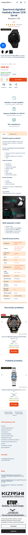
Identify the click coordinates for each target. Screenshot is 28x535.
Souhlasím (13, 531)
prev (2, 322)
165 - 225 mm (17, 272)
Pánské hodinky (19, 412)
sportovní (16, 257)
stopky (22, 247)
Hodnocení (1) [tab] (13, 134)
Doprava (3, 443)
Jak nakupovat (4, 432)
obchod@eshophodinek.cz (7, 459)
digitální (16, 253)
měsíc (15, 250)
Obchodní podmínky (6, 434)
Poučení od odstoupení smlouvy (9, 441)
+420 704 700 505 (5, 460)
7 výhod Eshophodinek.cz (7, 428)
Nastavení (13, 526)
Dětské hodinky (19, 414)
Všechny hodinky (8, 412)
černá (15, 260)
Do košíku (19, 79)
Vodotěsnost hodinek (6, 445)
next (26, 322)
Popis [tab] (4, 134)
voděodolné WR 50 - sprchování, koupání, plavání (19, 267)
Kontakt (3, 426)
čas (15, 247)
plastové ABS (17, 281)
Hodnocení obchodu (6, 430)
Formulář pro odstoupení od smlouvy (10, 440)
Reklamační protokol (6, 438)
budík (19, 250)
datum (18, 247)
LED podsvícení (18, 248)
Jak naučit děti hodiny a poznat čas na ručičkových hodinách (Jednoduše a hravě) (12, 475)
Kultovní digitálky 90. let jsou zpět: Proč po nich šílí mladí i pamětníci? (14, 480)
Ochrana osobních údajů (7, 436)
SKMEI (14, 22)
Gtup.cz (15, 415)
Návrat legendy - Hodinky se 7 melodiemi (12, 484)
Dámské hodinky (9, 414)
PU (15, 289)
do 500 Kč (16, 263)
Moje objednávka (5, 447)
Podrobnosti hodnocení (14, 26)
